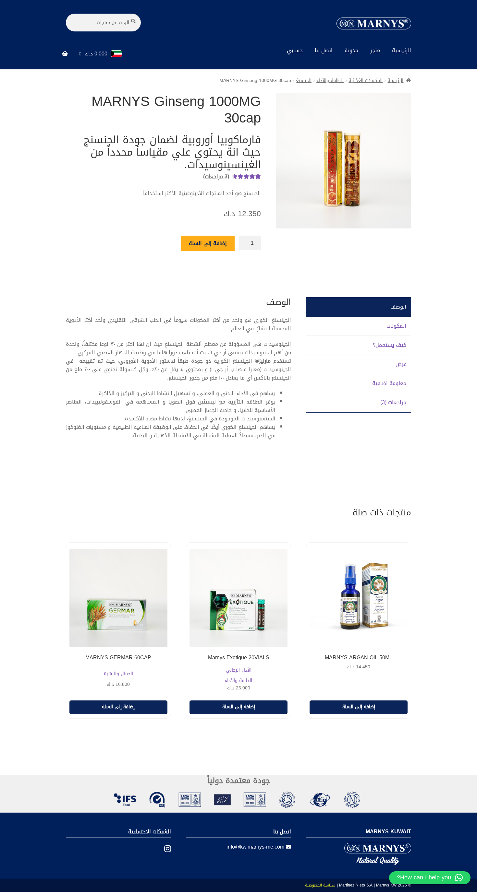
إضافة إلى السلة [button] (358, 706)
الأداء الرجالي (238, 670)
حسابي (295, 50)
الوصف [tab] (398, 307)
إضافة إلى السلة (208, 243)
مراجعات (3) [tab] (393, 402)
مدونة (351, 50)
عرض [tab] (401, 364)
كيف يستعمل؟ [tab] (389, 345)
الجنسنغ (304, 80)
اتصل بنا (324, 50)
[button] (430, 877)
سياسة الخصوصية (320, 885)
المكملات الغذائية (366, 80)
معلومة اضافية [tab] (389, 383)
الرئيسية (401, 50)
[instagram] (162, 848)
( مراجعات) (216, 176)
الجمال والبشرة (118, 674)
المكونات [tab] (396, 326)
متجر (375, 50)
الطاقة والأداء (330, 80)
